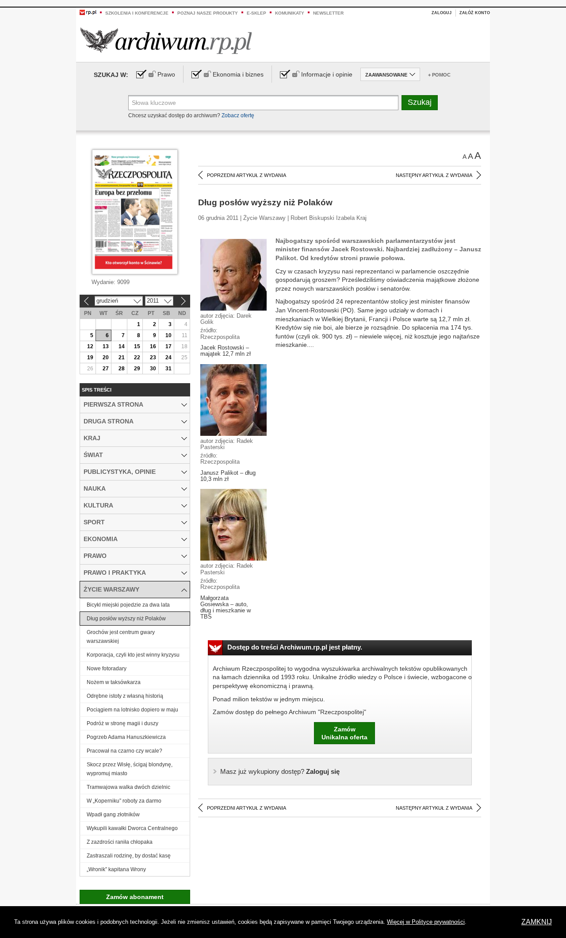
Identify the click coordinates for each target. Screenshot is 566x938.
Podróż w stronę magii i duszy (122, 723)
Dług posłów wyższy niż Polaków (126, 618)
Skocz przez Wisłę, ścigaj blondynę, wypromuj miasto (129, 769)
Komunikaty (289, 13)
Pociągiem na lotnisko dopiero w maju (132, 710)
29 (137, 368)
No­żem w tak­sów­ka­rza (114, 682)
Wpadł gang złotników (113, 814)
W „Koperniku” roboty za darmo (124, 801)
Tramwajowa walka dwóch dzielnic (128, 787)
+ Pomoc (439, 74)
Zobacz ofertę (238, 115)
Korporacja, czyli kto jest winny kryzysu (133, 655)
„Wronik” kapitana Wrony (116, 869)
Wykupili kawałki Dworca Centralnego (132, 828)
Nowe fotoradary (106, 668)
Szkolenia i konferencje (136, 13)
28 (122, 368)
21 (122, 357)
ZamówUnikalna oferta (344, 733)
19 (90, 357)
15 (137, 346)
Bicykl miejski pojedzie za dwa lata (128, 605)
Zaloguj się (280, 771)
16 (153, 346)
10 (168, 335)
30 (153, 368)
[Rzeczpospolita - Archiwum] (166, 40)
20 (106, 357)
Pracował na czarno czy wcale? (124, 751)
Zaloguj (441, 13)
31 (168, 368)
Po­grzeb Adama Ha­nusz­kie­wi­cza (126, 737)
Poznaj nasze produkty (207, 13)
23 (153, 357)
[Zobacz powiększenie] (233, 274)
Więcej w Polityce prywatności (426, 922)
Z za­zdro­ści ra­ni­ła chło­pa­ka (120, 842)
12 (90, 346)
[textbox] (263, 102)
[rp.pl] (88, 12)
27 (106, 368)
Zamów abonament (135, 896)
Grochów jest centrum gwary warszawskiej (121, 636)
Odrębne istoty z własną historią (125, 696)
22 (137, 357)
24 (168, 357)
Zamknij (536, 922)
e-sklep (256, 13)
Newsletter (328, 13)
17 (168, 346)
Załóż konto (474, 13)
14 (122, 346)
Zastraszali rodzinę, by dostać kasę (129, 856)
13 (106, 346)
